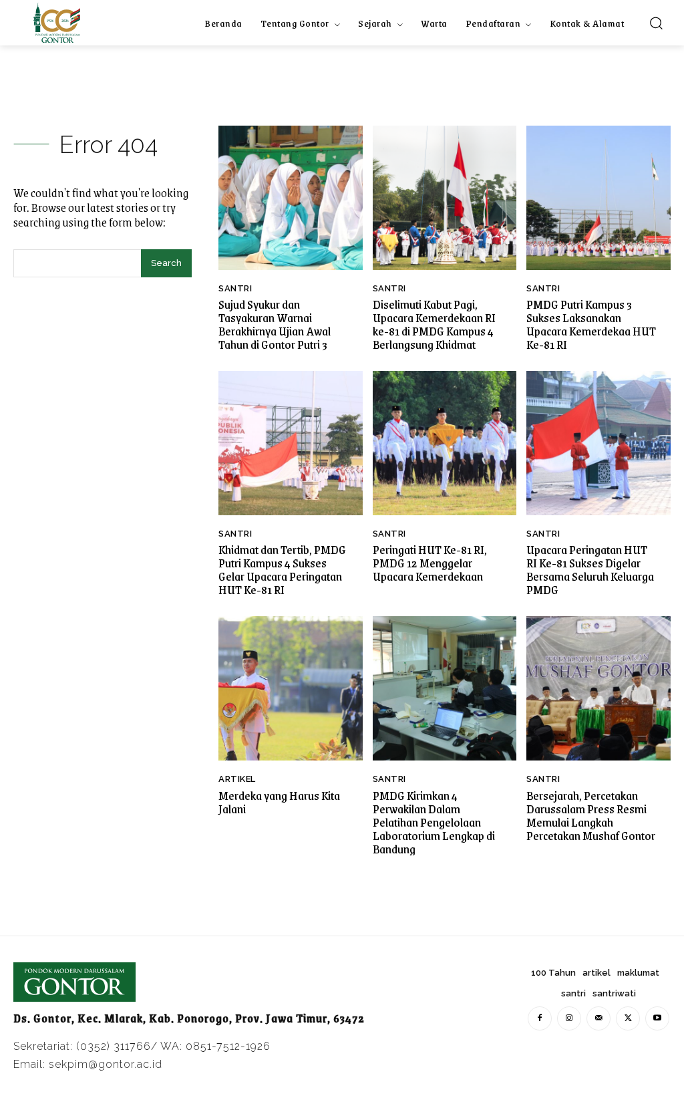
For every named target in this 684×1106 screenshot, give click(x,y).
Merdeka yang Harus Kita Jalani (279, 802)
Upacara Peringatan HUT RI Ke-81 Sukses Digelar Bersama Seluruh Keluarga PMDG (590, 569)
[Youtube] (657, 1018)
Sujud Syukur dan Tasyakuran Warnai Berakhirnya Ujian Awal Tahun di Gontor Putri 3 (274, 324)
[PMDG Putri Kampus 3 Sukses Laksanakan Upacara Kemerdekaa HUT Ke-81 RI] (598, 198)
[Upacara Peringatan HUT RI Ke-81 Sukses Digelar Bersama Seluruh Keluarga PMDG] (598, 443)
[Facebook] (540, 1018)
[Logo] (56, 23)
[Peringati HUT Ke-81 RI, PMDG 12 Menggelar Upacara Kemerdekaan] (445, 443)
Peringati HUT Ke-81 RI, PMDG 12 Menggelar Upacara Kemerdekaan (430, 562)
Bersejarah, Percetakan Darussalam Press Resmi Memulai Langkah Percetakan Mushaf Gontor (590, 815)
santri (235, 288)
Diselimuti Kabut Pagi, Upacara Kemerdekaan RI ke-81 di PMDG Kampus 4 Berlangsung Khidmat (434, 324)
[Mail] (598, 1018)
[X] (628, 1018)
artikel (237, 779)
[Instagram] (569, 1018)
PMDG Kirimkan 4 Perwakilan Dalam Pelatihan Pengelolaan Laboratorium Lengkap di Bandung (434, 822)
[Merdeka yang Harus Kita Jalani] (290, 688)
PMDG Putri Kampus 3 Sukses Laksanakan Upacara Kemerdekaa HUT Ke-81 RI (591, 324)
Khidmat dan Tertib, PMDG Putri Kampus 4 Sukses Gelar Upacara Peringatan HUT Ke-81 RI (282, 569)
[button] (656, 22)
